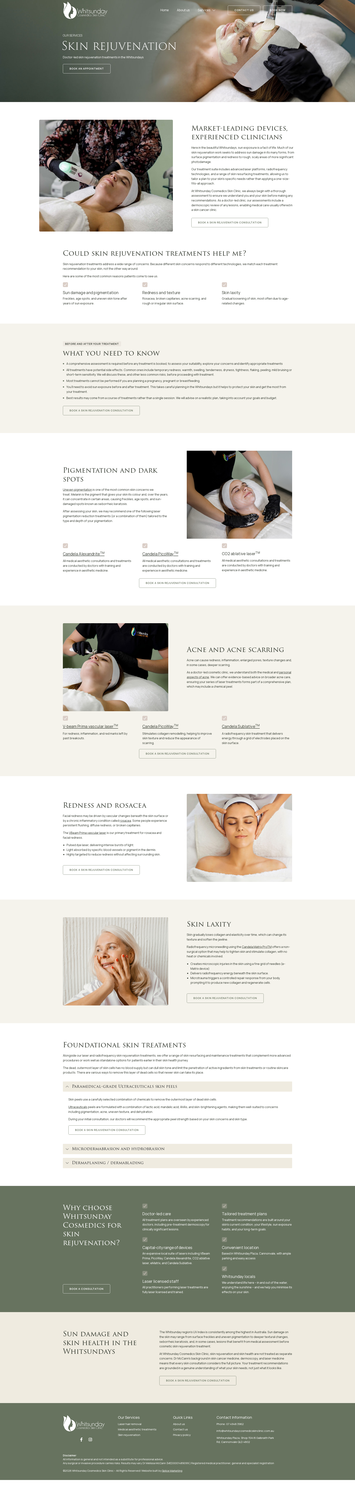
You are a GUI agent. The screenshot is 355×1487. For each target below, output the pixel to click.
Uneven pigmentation (77, 490)
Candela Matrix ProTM (257, 947)
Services (204, 10)
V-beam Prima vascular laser (90, 726)
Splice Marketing (172, 1470)
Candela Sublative (241, 726)
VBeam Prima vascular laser (87, 833)
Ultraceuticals (77, 1107)
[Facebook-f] (81, 1440)
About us (183, 10)
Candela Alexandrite (83, 553)
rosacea (125, 821)
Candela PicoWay (160, 553)
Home (164, 10)
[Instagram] (90, 1440)
